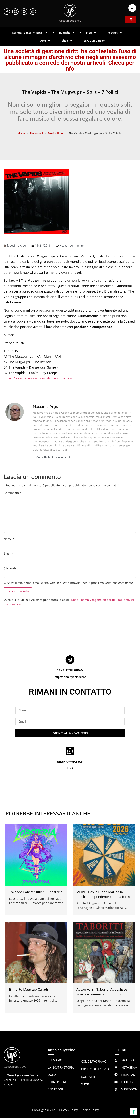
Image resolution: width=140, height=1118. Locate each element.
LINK (70, 768)
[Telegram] (24, 11)
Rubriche (64, 32)
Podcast (112, 32)
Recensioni (36, 133)
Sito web (10, 568)
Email (8, 553)
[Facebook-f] (7, 11)
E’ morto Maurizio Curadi (28, 989)
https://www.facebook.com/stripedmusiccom (38, 378)
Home (21, 133)
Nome (9, 539)
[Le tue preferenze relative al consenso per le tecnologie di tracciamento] (133, 1111)
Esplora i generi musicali (27, 32)
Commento (12, 492)
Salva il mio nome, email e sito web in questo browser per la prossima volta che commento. (70, 582)
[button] (132, 8)
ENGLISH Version (94, 40)
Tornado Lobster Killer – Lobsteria (35, 892)
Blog (89, 32)
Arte (43, 40)
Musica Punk (55, 133)
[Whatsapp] (33, 11)
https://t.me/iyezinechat (70, 677)
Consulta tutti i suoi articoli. (53, 457)
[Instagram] (15, 11)
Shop (65, 40)
